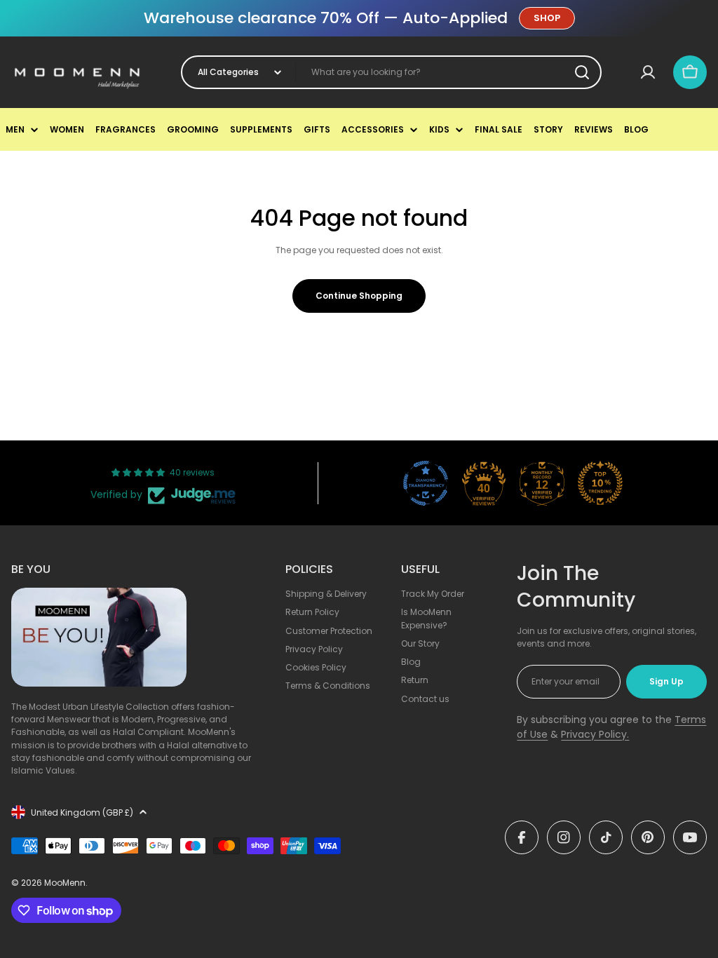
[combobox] (391, 72)
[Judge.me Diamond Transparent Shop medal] (425, 483)
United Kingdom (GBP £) (82, 812)
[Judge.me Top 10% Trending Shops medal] (600, 483)
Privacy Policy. (595, 734)
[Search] (582, 72)
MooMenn (65, 883)
